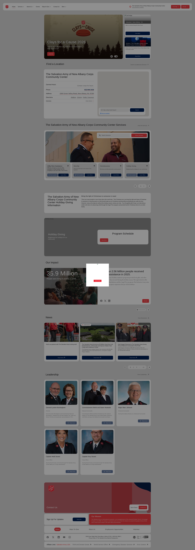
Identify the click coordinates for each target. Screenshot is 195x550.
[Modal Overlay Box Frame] (97, 275)
